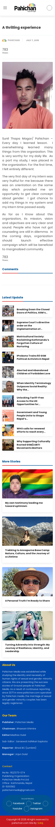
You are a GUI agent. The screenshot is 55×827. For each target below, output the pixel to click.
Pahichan (14, 40)
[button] (5, 7)
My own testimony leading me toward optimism (24, 504)
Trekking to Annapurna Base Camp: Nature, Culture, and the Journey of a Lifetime (27, 553)
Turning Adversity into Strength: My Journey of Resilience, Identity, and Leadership (27, 648)
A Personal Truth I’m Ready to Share (27, 600)
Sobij (40, 823)
